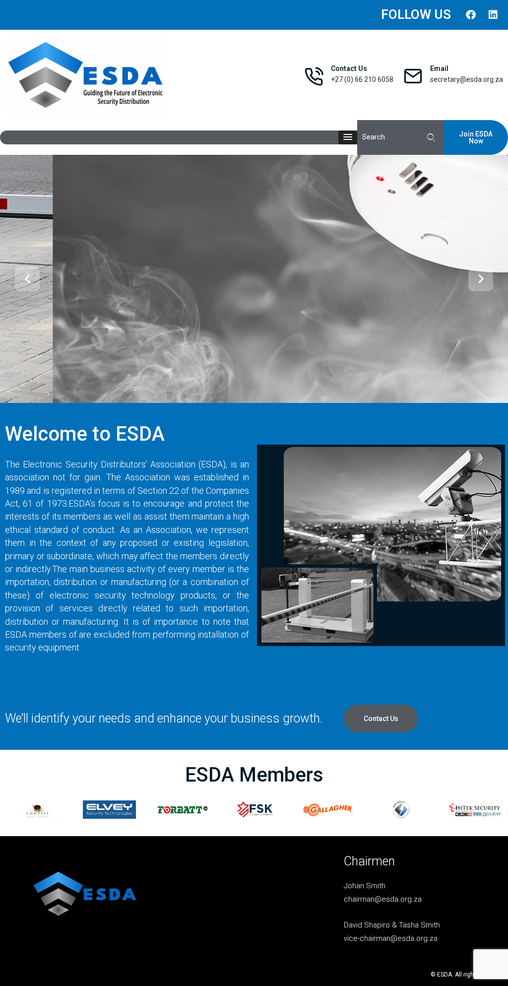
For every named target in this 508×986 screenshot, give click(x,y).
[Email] (413, 76)
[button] (347, 137)
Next (480, 278)
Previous (27, 278)
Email (439, 68)
